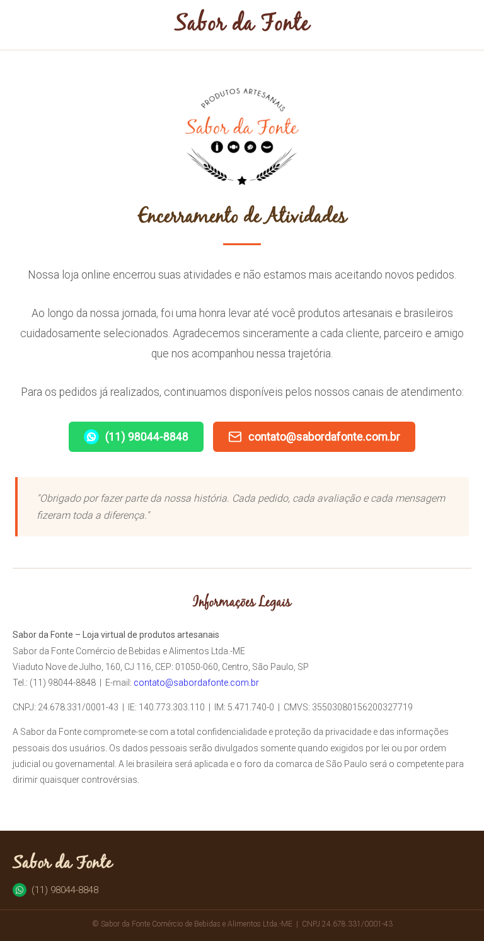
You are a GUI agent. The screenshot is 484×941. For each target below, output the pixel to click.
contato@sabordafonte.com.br (324, 436)
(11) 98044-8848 (146, 436)
